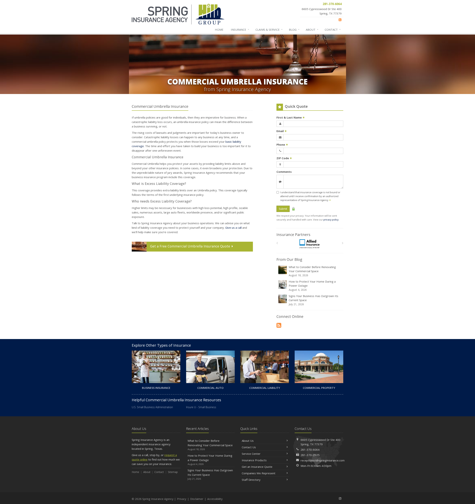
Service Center (251, 454)
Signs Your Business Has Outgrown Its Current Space (313, 300)
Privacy (181, 499)
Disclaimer (196, 499)
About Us (248, 441)
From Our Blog (289, 259)
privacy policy (331, 219)
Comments (284, 172)
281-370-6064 (310, 449)
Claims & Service (269, 29)
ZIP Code (284, 158)
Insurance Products (254, 460)
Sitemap (173, 472)
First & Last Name (290, 117)
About (312, 29)
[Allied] (310, 244)
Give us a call (233, 227)
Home (219, 29)
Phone (282, 144)
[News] (340, 19)
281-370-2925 (310, 455)
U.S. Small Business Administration (152, 407)
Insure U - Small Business (201, 407)
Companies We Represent (258, 473)
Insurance (240, 29)
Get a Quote (190, 246)
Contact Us (249, 447)
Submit (283, 208)
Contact (333, 29)
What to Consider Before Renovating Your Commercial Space (312, 271)
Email (281, 131)
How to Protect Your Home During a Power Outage (312, 285)
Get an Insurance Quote (257, 467)
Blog (294, 29)
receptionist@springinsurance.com (323, 460)
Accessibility (215, 499)
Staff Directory (251, 480)
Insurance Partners (293, 234)
